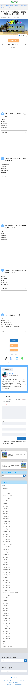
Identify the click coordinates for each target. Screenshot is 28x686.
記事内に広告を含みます (13, 44)
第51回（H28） (7, 526)
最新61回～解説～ (14, 40)
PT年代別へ (14, 345)
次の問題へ (13, 340)
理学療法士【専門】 (8, 495)
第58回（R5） (6, 508)
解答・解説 (4, 132)
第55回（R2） (6, 516)
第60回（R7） (6, 503)
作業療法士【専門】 (8, 544)
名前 (3, 421)
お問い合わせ (21, 680)
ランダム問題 (6, 493)
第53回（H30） (7, 521)
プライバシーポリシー (14, 682)
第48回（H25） (7, 534)
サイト (3, 432)
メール (3, 426)
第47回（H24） (7, 536)
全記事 (3, 485)
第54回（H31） (7, 518)
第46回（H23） (11, 363)
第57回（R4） (6, 511)
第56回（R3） (6, 513)
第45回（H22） (7, 541)
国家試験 (5, 488)
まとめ (5, 490)
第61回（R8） (6, 500)
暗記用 (5, 641)
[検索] (24, 476)
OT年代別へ (14, 350)
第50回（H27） (7, 529)
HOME (15, 678)
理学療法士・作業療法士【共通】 (11, 592)
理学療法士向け (7, 643)
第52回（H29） (7, 523)
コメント (4, 404)
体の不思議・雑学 (7, 646)
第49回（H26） (7, 531)
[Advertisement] (14, 64)
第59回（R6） (6, 506)
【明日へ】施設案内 (13, 680)
